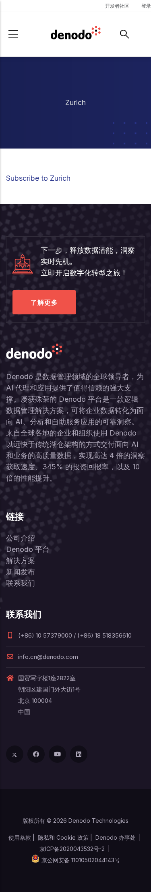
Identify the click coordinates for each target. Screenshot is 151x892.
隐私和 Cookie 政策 (63, 837)
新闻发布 (20, 572)
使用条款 (19, 837)
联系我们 (20, 583)
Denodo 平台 (28, 549)
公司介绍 (20, 538)
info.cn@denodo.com (48, 657)
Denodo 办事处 (115, 837)
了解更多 (44, 302)
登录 (146, 6)
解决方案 (20, 560)
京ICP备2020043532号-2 (72, 848)
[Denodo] (75, 34)
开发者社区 (117, 6)
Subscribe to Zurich (38, 178)
